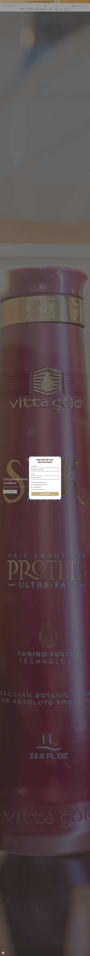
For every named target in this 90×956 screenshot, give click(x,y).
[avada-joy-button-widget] (3, 952)
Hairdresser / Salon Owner (40, 484)
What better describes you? (38, 482)
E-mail (33, 474)
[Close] (59, 458)
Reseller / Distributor (39, 489)
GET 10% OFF (45, 494)
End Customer (37, 487)
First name (34, 466)
